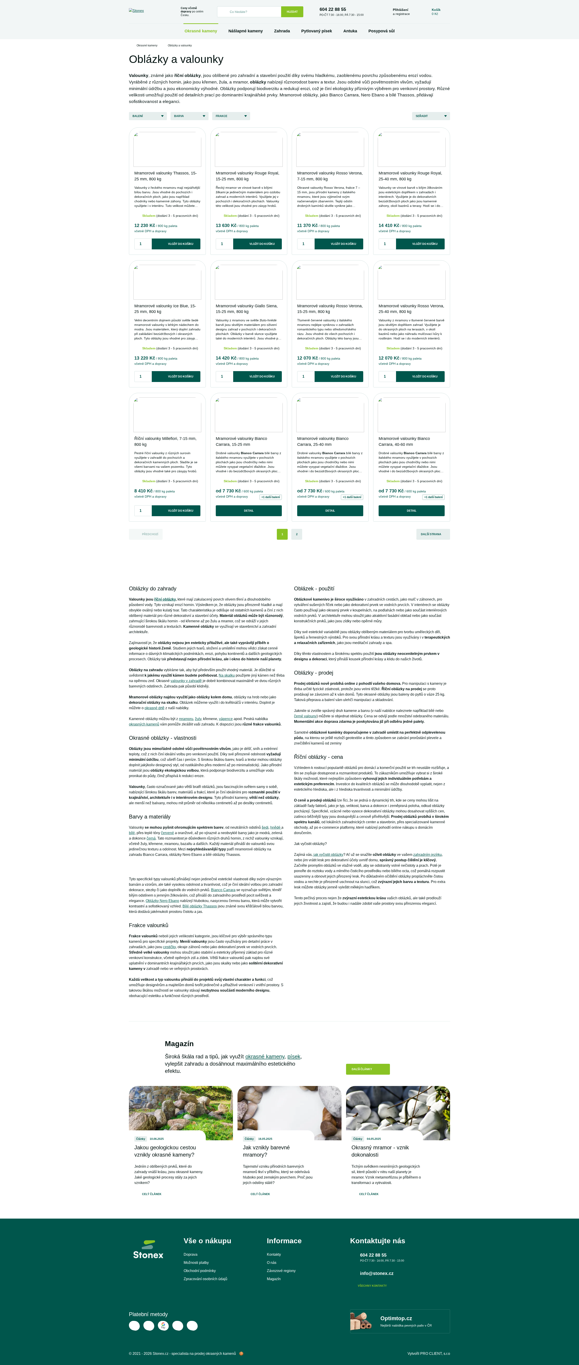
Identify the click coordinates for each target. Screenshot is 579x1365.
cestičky (169, 947)
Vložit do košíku (180, 244)
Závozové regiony (281, 1271)
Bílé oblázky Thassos (200, 906)
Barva (179, 116)
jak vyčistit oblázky (328, 855)
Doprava (190, 1254)
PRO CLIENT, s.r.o (435, 1353)
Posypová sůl (381, 31)
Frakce (221, 116)
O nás (271, 1263)
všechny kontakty (372, 1285)
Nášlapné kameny (245, 31)
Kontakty (274, 1254)
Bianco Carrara (223, 890)
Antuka (350, 31)
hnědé (275, 827)
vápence (226, 719)
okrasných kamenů (144, 724)
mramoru (186, 719)
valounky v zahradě (186, 681)
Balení (138, 116)
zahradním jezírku (427, 855)
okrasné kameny (264, 1056)
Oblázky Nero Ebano (162, 901)
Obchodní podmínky (200, 1271)
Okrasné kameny (201, 31)
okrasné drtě (154, 708)
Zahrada (282, 31)
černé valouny (305, 716)
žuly (198, 719)
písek (293, 1056)
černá (151, 838)
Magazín (274, 1279)
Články (140, 1139)
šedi (265, 827)
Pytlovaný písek (316, 31)
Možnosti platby (196, 1263)
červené (167, 833)
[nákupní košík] (436, 11)
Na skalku (227, 675)
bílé (132, 833)
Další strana (431, 534)
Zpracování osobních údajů (205, 1279)
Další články (362, 1069)
